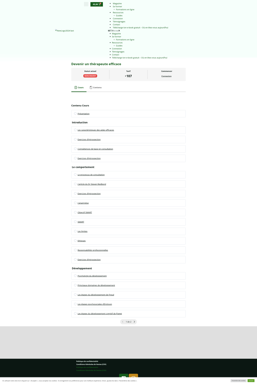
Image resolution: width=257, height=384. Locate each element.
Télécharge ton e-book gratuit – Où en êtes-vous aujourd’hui (140, 27)
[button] (86, 4)
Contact (116, 24)
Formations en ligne (125, 9)
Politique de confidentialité (87, 365)
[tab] (79, 87)
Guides (119, 15)
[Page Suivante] (134, 321)
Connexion (118, 18)
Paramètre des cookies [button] (238, 380)
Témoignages (119, 21)
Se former (117, 6)
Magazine (117, 3)
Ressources (118, 12)
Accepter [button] (251, 380)
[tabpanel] (128, 96)
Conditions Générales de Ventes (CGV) (91, 368)
